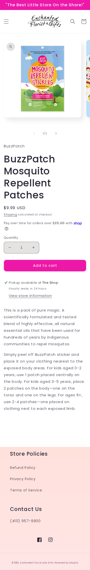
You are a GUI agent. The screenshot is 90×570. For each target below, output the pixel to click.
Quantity (11, 237)
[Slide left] (34, 133)
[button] (6, 21)
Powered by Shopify (66, 562)
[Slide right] (56, 133)
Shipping (10, 214)
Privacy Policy (23, 478)
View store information (30, 295)
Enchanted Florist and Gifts (37, 562)
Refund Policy (23, 467)
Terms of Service (26, 490)
